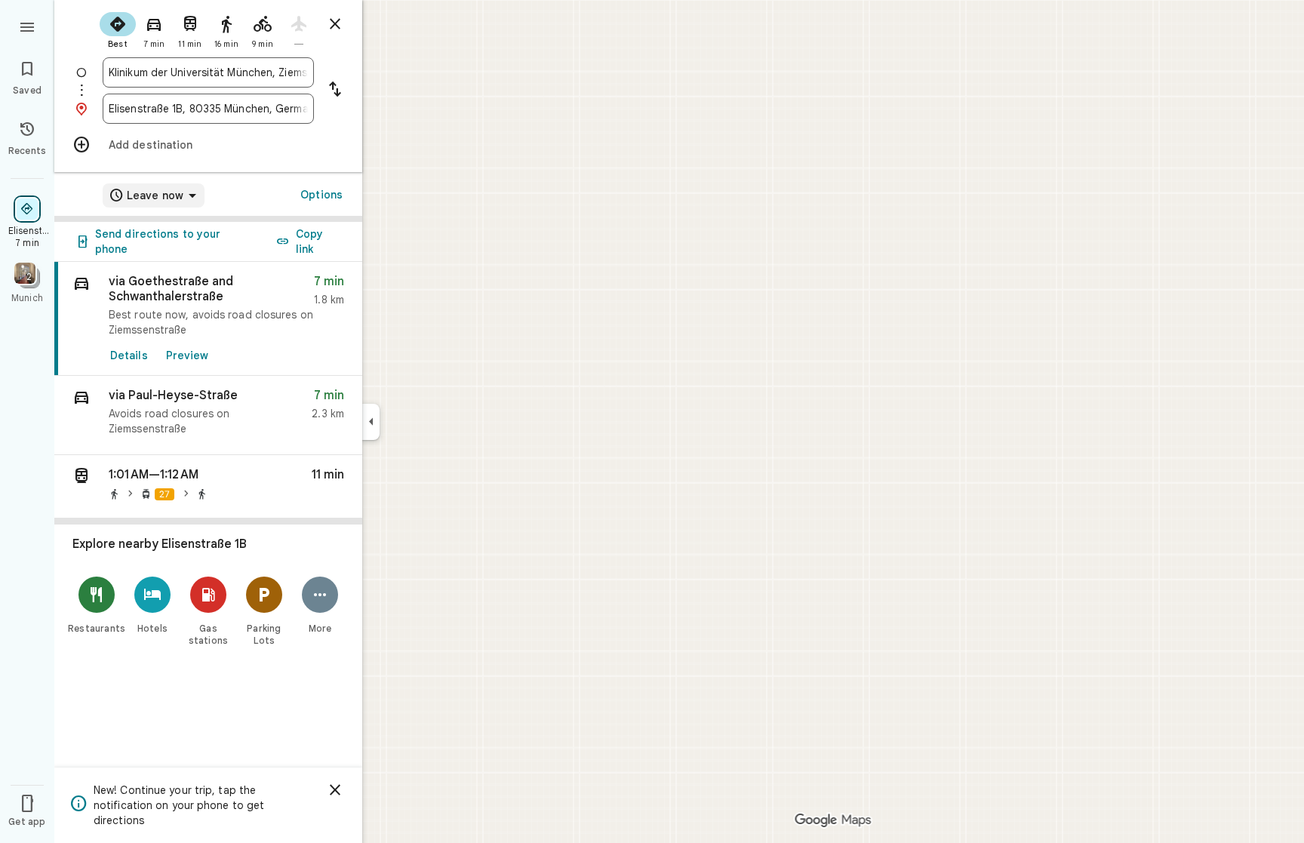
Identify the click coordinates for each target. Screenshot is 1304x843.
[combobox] (208, 72)
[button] (208, 415)
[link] (208, 319)
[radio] (118, 28)
